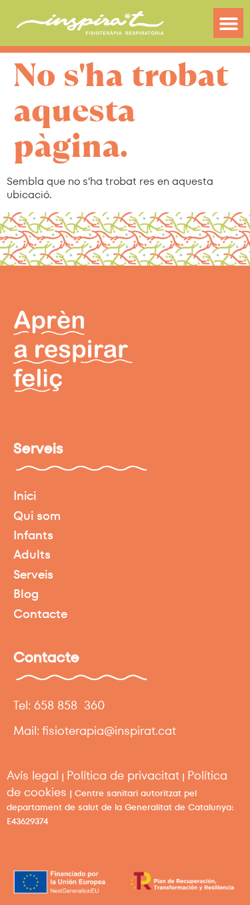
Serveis (33, 574)
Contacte (40, 613)
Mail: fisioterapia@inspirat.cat (94, 730)
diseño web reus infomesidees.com (103, 859)
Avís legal (33, 775)
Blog (26, 593)
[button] (228, 23)
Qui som (37, 515)
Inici (24, 495)
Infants (33, 535)
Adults (32, 554)
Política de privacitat (123, 775)
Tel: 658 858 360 (59, 705)
